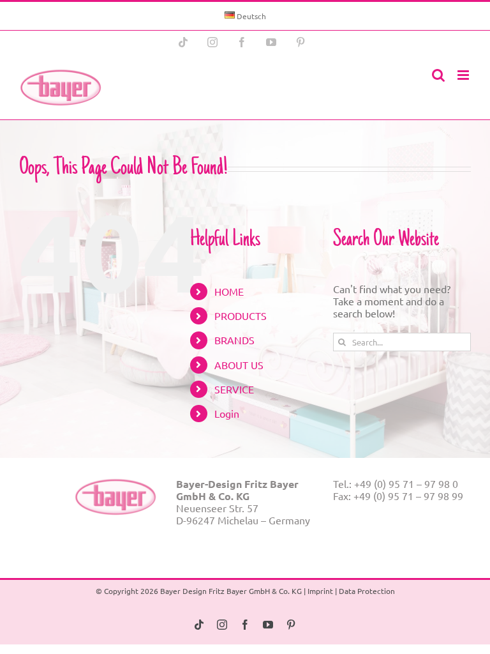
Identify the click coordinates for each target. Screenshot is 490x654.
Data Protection (367, 591)
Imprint (320, 591)
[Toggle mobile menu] (464, 75)
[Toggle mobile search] (438, 75)
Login (226, 413)
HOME (229, 291)
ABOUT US (239, 364)
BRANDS (234, 339)
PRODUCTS (240, 315)
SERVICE (234, 389)
